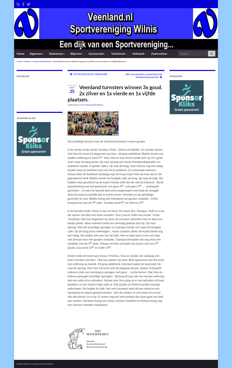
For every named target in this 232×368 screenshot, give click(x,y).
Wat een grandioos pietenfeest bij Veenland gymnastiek (144, 75)
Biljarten (76, 53)
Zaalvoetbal (159, 53)
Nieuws (27, 61)
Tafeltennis (118, 53)
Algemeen (36, 53)
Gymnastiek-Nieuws (42, 61)
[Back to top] (224, 360)
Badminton (56, 53)
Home (20, 53)
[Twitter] (28, 3)
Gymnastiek (96, 53)
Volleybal (138, 53)
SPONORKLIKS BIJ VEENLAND (90, 74)
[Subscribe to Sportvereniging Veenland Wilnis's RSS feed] (18, 3)
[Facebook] (23, 3)
